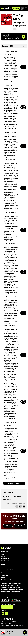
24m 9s (24, 450)
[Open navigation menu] (26, 8)
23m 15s (24, 107)
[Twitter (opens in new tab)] (16, 506)
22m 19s (24, 188)
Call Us (8, 526)
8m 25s (24, 313)
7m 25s (24, 146)
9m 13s (24, 67)
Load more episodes (14, 483)
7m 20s (24, 401)
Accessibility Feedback (6, 579)
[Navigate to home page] (6, 8)
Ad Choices (13, 621)
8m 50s (24, 230)
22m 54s (24, 355)
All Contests (3, 567)
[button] (12, 632)
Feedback (3, 577)
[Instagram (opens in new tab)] (20, 506)
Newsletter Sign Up (7, 607)
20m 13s (24, 272)
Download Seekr (4, 575)
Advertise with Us (5, 558)
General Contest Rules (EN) (7, 569)
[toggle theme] (22, 8)
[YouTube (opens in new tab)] (24, 506)
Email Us (19, 526)
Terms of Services (6, 623)
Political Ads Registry (5, 560)
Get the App (16, 8)
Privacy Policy (4, 621)
